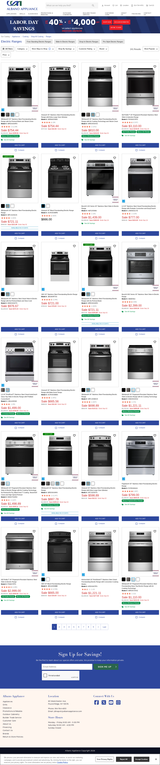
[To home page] (22, 5)
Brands (6, 733)
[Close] (156, 759)
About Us (123, 14)
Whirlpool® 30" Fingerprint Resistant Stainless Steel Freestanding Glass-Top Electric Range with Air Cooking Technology (139, 586)
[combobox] (22, 48)
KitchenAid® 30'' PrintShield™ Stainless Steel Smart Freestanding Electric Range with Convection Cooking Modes (100, 582)
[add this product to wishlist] (34, 67)
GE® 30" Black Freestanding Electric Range (56, 584)
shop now (107, 22)
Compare (21, 150)
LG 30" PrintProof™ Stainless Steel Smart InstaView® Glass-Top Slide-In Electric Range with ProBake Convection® (19, 397)
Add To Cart (20, 145)
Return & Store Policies (13, 737)
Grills (22, 14)
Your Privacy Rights (104, 759)
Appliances (11, 14)
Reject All (124, 759)
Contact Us (147, 14)
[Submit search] (93, 5)
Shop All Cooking (37, 37)
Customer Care (109, 14)
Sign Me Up (105, 666)
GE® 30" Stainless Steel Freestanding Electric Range (59, 294)
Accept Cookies (141, 759)
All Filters (9, 49)
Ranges (48, 37)
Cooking (25, 37)
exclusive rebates (121, 22)
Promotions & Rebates (47, 14)
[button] (102, 5)
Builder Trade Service (89, 14)
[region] (80, 759)
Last (104, 627)
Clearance (33, 14)
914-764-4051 (60, 708)
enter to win (116, 27)
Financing (136, 14)
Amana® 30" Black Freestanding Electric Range (57, 210)
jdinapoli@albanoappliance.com (68, 711)
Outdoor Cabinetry (67, 14)
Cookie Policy (62, 762)
